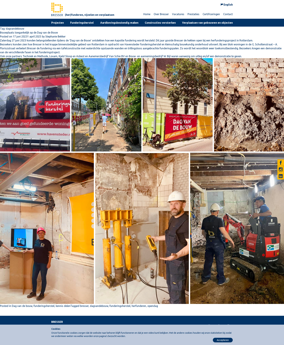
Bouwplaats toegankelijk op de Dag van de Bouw (29, 32)
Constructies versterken (160, 22)
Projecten (57, 22)
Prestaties (193, 14)
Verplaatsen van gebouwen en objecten (207, 22)
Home (146, 14)
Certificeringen (211, 14)
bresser (84, 305)
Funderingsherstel (82, 22)
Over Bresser (161, 14)
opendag (152, 305)
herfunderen (139, 305)
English (228, 4)
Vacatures (178, 14)
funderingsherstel (44, 305)
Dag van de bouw (22, 305)
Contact (228, 14)
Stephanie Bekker (55, 36)
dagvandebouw (99, 305)
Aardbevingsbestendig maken (119, 22)
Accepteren (223, 340)
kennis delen (63, 305)
